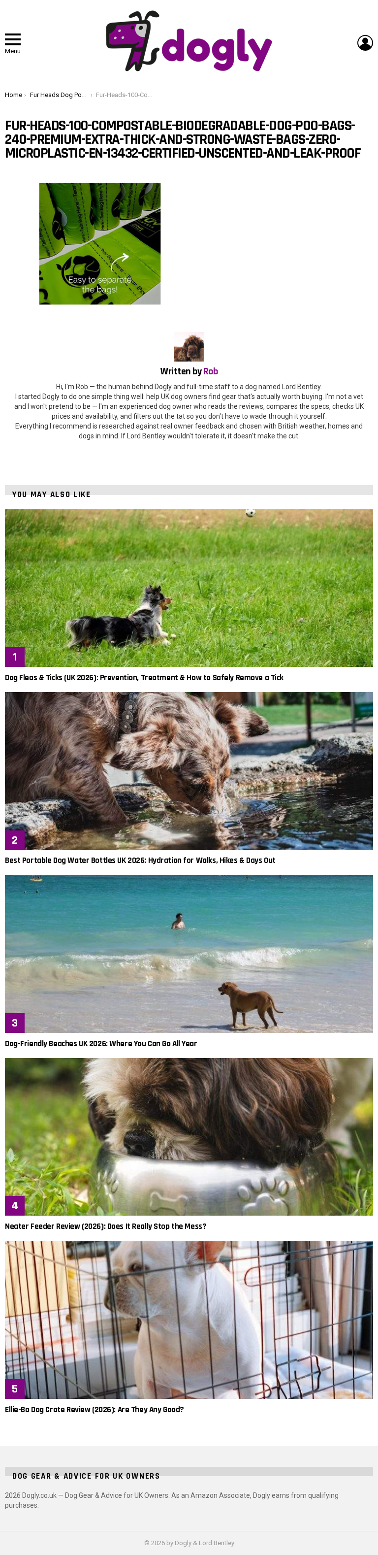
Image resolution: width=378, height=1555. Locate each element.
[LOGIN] (365, 43)
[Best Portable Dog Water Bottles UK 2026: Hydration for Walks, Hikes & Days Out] (189, 771)
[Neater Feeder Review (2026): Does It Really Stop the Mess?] (189, 1137)
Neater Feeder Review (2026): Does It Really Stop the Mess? (105, 1226)
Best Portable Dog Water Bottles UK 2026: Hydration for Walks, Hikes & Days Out (140, 860)
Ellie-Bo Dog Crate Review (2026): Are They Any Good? (94, 1409)
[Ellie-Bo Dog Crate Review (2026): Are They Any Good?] (189, 1320)
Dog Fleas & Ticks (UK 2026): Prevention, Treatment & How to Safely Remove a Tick (144, 677)
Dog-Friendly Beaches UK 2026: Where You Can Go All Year (101, 1043)
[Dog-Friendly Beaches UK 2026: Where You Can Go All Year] (189, 954)
